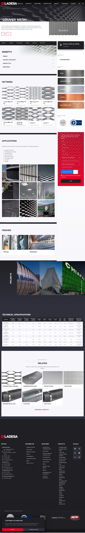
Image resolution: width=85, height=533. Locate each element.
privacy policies (77, 175)
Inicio (4, 8)
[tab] (28, 56)
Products (9, 8)
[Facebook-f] (79, 449)
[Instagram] (75, 453)
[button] (6, 33)
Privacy (5, 56)
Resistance (6, 67)
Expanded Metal (16, 8)
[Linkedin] (75, 449)
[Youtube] (79, 453)
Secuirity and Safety (9, 60)
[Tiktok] (79, 457)
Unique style (7, 63)
